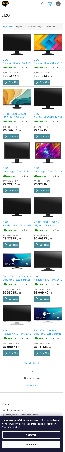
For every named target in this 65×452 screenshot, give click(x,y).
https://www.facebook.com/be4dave (23, 414)
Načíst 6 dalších (32, 363)
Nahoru (34, 385)
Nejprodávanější (35, 26)
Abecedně (50, 26)
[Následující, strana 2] (32, 371)
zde (19, 427)
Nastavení (31, 435)
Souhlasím (31, 444)
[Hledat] (42, 4)
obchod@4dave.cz (14, 410)
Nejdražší (20, 26)
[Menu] (58, 4)
